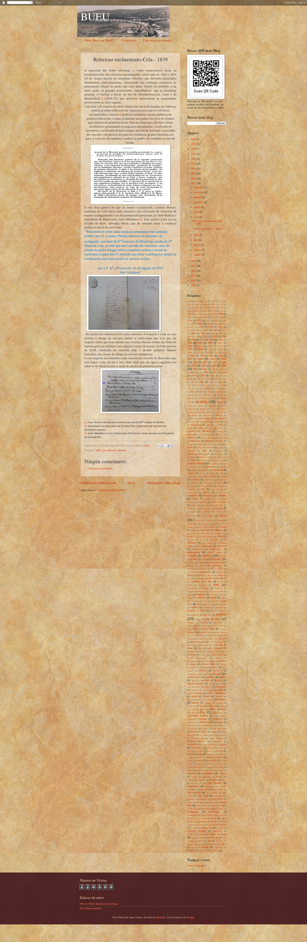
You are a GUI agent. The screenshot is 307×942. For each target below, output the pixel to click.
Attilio (221, 425)
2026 (194, 139)
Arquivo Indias (206, 422)
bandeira (191, 431)
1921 (216, 353)
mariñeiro (202, 671)
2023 (194, 154)
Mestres (112, 450)
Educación (214, 540)
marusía (205, 674)
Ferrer (189, 585)
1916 (210, 349)
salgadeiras (193, 786)
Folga (211, 591)
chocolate (191, 489)
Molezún (207, 687)
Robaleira (207, 777)
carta (221, 473)
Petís (189, 751)
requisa (222, 773)
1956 (207, 379)
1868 (200, 323)
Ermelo (193, 559)
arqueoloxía (204, 418)
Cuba (211, 516)
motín (189, 693)
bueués (206, 454)
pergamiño (217, 741)
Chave (220, 486)
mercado (205, 680)
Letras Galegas (214, 648)
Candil (199, 467)
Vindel (200, 841)
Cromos (219, 512)
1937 (213, 365)
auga (189, 428)
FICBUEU (218, 588)
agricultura (202, 398)
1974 (205, 385)
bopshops (161, 917)
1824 (189, 314)
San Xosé (202, 796)
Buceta (220, 448)
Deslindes (191, 537)
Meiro (194, 680)
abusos (190, 395)
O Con (193, 709)
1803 (205, 308)
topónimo (211, 825)
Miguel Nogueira (195, 684)
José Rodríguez (216, 642)
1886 (215, 330)
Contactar (129, 40)
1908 (189, 346)
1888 (192, 333)
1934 (223, 362)
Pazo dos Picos (198, 732)
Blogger (190, 917)
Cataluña (207, 483)
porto (209, 754)
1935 (193, 365)
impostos (191, 623)
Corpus (218, 508)
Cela (219, 482)
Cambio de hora (216, 460)
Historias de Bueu (196, 611)
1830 (197, 314)
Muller (199, 693)
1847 (214, 317)
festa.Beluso (192, 588)
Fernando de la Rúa (201, 581)
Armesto (190, 419)
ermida (205, 559)
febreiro (198, 249)
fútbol (213, 597)
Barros (209, 435)
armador (219, 415)
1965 (201, 382)
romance (190, 780)
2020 (194, 168)
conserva (207, 499)
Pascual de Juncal (195, 725)
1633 (205, 301)
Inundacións (192, 626)
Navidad (207, 703)
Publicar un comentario (100, 468)
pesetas (210, 748)
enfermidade (193, 552)
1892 (212, 333)
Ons (202, 712)
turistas (190, 834)
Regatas (208, 767)
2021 (194, 163)
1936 (203, 365)
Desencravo (205, 533)
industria (204, 623)
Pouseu (190, 757)
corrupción (191, 512)
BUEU (95, 16)
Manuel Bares (208, 664)
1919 (199, 353)
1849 (189, 321)
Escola (217, 558)
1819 (214, 311)
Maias (218, 658)
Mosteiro (218, 690)
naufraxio (221, 699)
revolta (194, 777)
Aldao (220, 402)
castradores (221, 480)
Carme (212, 473)
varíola (193, 838)
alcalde (201, 402)
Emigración (215, 549)
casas (223, 476)
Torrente (222, 825)
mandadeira (210, 661)
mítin (189, 687)
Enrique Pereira (215, 553)
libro (201, 652)
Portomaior (219, 754)
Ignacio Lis (205, 615)
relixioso (122, 450)
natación (209, 700)
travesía (220, 828)
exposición (205, 572)
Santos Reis (217, 799)
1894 (221, 333)
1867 (192, 324)
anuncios (219, 412)
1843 (189, 317)
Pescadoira (196, 748)
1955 (199, 379)
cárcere (191, 473)
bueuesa (218, 454)
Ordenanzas (218, 713)
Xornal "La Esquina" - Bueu (207, 228)
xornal (205, 847)
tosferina (194, 828)
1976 (213, 385)
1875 (224, 324)
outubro (198, 197)
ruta (200, 783)
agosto (197, 207)
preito (189, 761)
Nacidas (190, 700)
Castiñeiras (208, 480)
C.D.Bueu (191, 457)
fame (189, 578)
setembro (199, 202)
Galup (205, 601)
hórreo (223, 611)
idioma (193, 615)
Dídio (220, 536)
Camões (213, 464)
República (207, 773)
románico (201, 780)
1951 (202, 375)
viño (209, 841)
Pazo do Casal (219, 729)
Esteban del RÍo (216, 569)
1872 (209, 324)
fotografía (200, 594)
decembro (199, 187)
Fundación (200, 597)
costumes (206, 512)
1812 (189, 311)
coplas (207, 505)
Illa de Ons (213, 619)
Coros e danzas (203, 508)
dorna (202, 540)
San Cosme (204, 789)
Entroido (192, 555)
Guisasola (222, 604)
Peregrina (222, 735)
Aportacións (192, 415)
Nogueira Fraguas (206, 706)
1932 (204, 362)
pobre (210, 751)
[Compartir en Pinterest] (172, 445)
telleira (223, 818)
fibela (206, 588)
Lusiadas (213, 655)
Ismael (204, 626)
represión (192, 773)
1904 (189, 343)
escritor (210, 562)
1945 (197, 373)
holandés (213, 611)
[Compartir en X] (165, 445)
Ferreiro (220, 582)
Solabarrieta (192, 815)
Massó (217, 673)
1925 (211, 355)
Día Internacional (206, 537)
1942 (221, 369)
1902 (211, 339)
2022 (194, 158)
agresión (190, 398)
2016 (194, 261)
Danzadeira (192, 524)
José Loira (211, 636)
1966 (211, 382)
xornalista (219, 847)
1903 (220, 340)
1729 (221, 304)
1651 (213, 301)
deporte (218, 530)
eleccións (221, 546)
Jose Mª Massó (203, 639)
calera (202, 460)
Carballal (204, 470)
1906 (210, 343)
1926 (220, 356)
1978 (221, 385)
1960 (224, 379)
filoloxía (202, 591)
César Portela (207, 486)
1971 (189, 385)
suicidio (190, 818)
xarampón (210, 844)
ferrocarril (202, 585)
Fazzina (198, 578)
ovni (215, 716)
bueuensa (218, 451)
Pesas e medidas (209, 745)
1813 (197, 311)
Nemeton (219, 703)
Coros (189, 508)
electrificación (197, 549)
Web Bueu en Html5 (99, 40)
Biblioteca (195, 441)
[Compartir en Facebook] (169, 445)
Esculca (203, 566)
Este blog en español (158, 40)
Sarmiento (191, 802)
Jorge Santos (220, 632)
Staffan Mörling (207, 815)
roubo (224, 780)
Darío (215, 524)
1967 (220, 382)
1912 (219, 346)
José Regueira (197, 642)
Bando (220, 431)
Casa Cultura (192, 476)
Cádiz (193, 460)
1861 (224, 321)
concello (222, 495)
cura (104, 450)
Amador (203, 409)
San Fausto (219, 790)
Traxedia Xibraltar (196, 831)
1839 (98, 450)
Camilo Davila (195, 463)
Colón (219, 492)
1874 (216, 324)
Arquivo (193, 422)
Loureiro (203, 655)
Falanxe (220, 575)
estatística (191, 569)
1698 (213, 304)
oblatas (202, 709)
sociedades (214, 812)
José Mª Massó (220, 639)
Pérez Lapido (197, 738)
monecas (194, 690)
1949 (193, 376)
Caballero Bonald (206, 457)
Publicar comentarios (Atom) (111, 490)
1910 (199, 346)
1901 (202, 340)
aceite (200, 395)
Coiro (206, 492)
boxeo (210, 447)
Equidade (222, 556)
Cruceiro (191, 516)
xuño (196, 217)
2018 (194, 178)
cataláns (194, 483)
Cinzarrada (191, 492)
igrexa (221, 614)
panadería (191, 722)
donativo (190, 540)
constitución (202, 502)
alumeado (212, 406)
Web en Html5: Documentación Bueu (99, 904)
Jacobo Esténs (217, 626)
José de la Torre (197, 636)
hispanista (219, 607)
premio (199, 760)
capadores (210, 467)
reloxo (220, 770)
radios (199, 764)
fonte (189, 595)
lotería (193, 655)
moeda (198, 687)
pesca (223, 744)
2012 (194, 280)
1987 (189, 389)
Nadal (200, 700)
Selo (206, 806)
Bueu (204, 451)
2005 (194, 285)
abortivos (220, 392)
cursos (198, 520)
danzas (205, 524)
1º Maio (206, 388)
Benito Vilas (221, 438)
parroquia (218, 722)
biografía (191, 444)
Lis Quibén (211, 652)
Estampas (217, 566)
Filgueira (190, 591)
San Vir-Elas (211, 793)
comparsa (192, 495)
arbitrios (206, 415)
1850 (199, 321)
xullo (196, 212)
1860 (216, 321)
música (206, 696)
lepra (200, 648)
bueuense (192, 454)
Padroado (202, 719)
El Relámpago (205, 546)
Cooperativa (196, 505)
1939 (195, 369)
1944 (189, 373)
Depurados (191, 533)
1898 (214, 337)
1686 (197, 304)
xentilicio (222, 844)
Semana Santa (217, 806)
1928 (200, 358)
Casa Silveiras (209, 476)
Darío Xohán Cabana (206, 527)
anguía (213, 409)
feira (224, 578)
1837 (212, 314)
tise (218, 822)
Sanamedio (218, 796)
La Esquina (207, 645)
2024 (194, 149)
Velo (201, 838)
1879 (210, 327)
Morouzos (206, 690)
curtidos (209, 520)
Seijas (197, 806)
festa (216, 584)
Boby (208, 444)
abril (196, 240)
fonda (220, 591)
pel (213, 735)
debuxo (222, 527)
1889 (202, 333)
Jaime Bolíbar (193, 629)
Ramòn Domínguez (215, 764)
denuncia (204, 530)
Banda (220, 428)
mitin (221, 684)
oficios (223, 709)
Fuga (189, 598)
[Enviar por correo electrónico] (158, 445)
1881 (220, 327)
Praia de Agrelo (214, 757)
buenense (191, 451)
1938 (223, 365)
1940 (204, 369)
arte (224, 422)
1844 (197, 317)
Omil (193, 713)
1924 (202, 356)
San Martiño (194, 792)
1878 (201, 327)
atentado (210, 425)
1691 (205, 304)
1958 (216, 379)
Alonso (190, 406)
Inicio (131, 483)
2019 (194, 173)
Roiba (219, 777)
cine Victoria (216, 489)
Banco (210, 428)
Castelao (195, 480)
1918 (189, 352)
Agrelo (220, 395)
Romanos (213, 780)
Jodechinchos (205, 632)
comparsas (208, 496)
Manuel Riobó (210, 667)
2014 (194, 271)
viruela (199, 844)
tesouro (204, 822)
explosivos (191, 572)
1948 (223, 372)
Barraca (200, 435)
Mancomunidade (194, 661)
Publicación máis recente (98, 483)
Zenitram (215, 850)
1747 (189, 308)
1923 (192, 355)
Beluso (191, 437)
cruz (202, 516)
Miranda (212, 684)
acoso (210, 395)
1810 (221, 308)
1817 (205, 311)
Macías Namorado (196, 658)
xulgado (191, 850)
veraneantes (213, 838)
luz (221, 655)
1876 (192, 327)
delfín (193, 530)
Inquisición (218, 623)
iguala (198, 619)
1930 (223, 358)
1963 (192, 382)
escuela (190, 566)
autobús (200, 428)
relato (189, 770)
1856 (208, 321)
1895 (189, 337)
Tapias (213, 818)
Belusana (219, 435)
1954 (189, 379)
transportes (207, 828)
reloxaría (210, 770)
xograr (194, 847)
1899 (223, 336)
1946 (205, 372)
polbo (200, 754)
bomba (216, 444)
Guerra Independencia (205, 604)
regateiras (219, 767)
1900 (193, 339)
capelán (194, 470)
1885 (205, 330)
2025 (194, 144)
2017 (194, 183)
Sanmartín (203, 799)
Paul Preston (192, 729)
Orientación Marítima (197, 716)
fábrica (190, 575)
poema (219, 751)
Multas (194, 696)
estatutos (203, 569)
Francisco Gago (216, 595)
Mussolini (219, 696)
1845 (205, 317)
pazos (214, 732)
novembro (199, 192)
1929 (212, 358)
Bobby (200, 444)
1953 (221, 376)
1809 (212, 308)
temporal (193, 822)
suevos (220, 815)
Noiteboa (222, 706)
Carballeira (217, 470)
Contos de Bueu (218, 502)
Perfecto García (195, 741)
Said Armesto (214, 783)
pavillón (205, 729)
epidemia (207, 555)
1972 (197, 385)
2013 (194, 275)
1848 (221, 317)
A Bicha (209, 392)
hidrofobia (207, 607)
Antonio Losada (204, 412)
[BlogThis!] (162, 445)
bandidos (206, 431)
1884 (197, 330)
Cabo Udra (222, 457)
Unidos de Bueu (217, 834)
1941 (213, 369)
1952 (212, 376)
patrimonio (210, 725)
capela (223, 467)
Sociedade (192, 812)
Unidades (201, 834)
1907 (220, 343)
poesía (190, 754)
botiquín (199, 448)
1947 (214, 372)
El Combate (207, 543)
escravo (190, 562)
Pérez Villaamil (215, 738)
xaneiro (198, 254)
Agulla (212, 398)
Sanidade (191, 799)
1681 (189, 304)
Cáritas (202, 473)
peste (220, 748)
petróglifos (199, 751)
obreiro (212, 709)
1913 (189, 349)
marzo (197, 245)
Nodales (190, 706)
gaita (197, 601)
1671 (221, 301)
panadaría (217, 719)
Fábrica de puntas (205, 575)
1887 (224, 330)
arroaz (217, 422)
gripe (213, 601)
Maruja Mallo (192, 674)
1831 (205, 314)
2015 (194, 266)
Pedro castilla (202, 735)
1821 (221, 311)
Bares (190, 434)
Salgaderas (209, 786)
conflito (195, 499)
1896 (197, 337)
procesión (212, 760)
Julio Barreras (193, 645)
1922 (224, 353)
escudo (219, 562)
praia (200, 757)
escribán (200, 562)
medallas (209, 677)
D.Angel (219, 520)
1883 (189, 330)
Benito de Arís (207, 438)
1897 (205, 337)
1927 (189, 359)
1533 (189, 301)
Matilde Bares (194, 677)
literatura (222, 652)
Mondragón (220, 687)
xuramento (203, 851)
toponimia (199, 825)
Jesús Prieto (208, 628)
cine (203, 489)
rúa (192, 783)
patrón (220, 725)
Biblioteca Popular (214, 441)
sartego (202, 802)
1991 (197, 389)
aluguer (201, 406)
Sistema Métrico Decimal (214, 809)
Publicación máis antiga (163, 483)
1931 (195, 362)
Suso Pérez (202, 818)
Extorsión (219, 572)
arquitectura (220, 418)
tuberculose (217, 831)
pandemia (204, 722)
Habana (194, 607)
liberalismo (191, 652)
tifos (212, 822)
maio (196, 235)
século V (212, 802)
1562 (197, 301)
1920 (207, 352)
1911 (210, 346)
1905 (199, 343)
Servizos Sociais (194, 809)
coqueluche (218, 505)
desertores (218, 533)
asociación (196, 425)
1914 (200, 349)
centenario (191, 486)
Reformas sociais (194, 767)
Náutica (195, 702)
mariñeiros (217, 671)
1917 (219, 349)
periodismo (192, 745)
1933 (214, 362)
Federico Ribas (211, 578)
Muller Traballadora (216, 693)
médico (222, 677)
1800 (197, 308)
